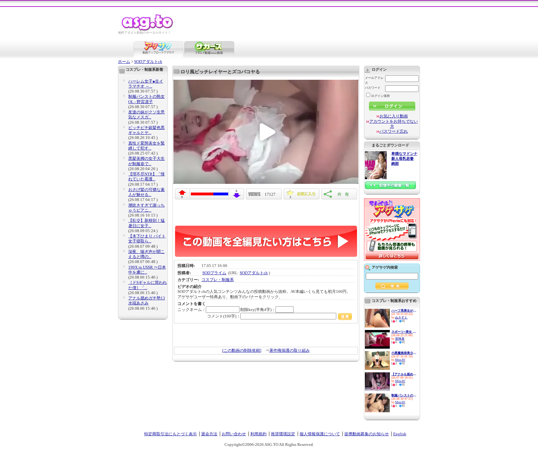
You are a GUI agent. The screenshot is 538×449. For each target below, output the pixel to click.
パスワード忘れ (394, 131)
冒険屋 (399, 338)
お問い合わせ (234, 434)
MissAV (400, 359)
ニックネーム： (191, 309)
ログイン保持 (380, 96)
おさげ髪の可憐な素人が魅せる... (146, 192)
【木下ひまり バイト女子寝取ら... (147, 238)
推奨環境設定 (283, 434)
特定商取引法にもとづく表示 (170, 434)
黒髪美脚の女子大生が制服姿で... (146, 161)
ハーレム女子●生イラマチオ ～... (145, 83)
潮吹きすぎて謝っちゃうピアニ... (146, 208)
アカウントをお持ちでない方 (393, 124)
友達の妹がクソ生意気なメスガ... (146, 114)
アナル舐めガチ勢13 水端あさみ (146, 300)
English (399, 434)
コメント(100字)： (223, 316)
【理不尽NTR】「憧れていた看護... (146, 176)
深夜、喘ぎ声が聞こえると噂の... (146, 254)
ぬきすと (401, 317)
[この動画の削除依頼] (241, 350)
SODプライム (214, 272)
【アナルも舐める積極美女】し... (403, 374)
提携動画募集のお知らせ (366, 434)
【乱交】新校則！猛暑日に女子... (146, 223)
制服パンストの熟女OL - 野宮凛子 (146, 99)
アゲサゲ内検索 (385, 267)
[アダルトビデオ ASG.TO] (147, 29)
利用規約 (258, 434)
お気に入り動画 (394, 116)
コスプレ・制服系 (217, 279)
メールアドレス (374, 80)
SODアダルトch (148, 61)
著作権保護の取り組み (289, 350)
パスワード (372, 87)
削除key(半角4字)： (258, 309)
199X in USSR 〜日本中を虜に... (147, 270)
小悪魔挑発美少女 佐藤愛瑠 (403, 353)
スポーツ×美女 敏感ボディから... (403, 331)
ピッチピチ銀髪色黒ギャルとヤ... (146, 130)
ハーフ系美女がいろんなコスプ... (403, 310)
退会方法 (209, 434)
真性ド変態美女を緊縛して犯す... (146, 145)
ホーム (124, 61)
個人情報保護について (320, 434)
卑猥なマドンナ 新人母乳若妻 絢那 (404, 158)
